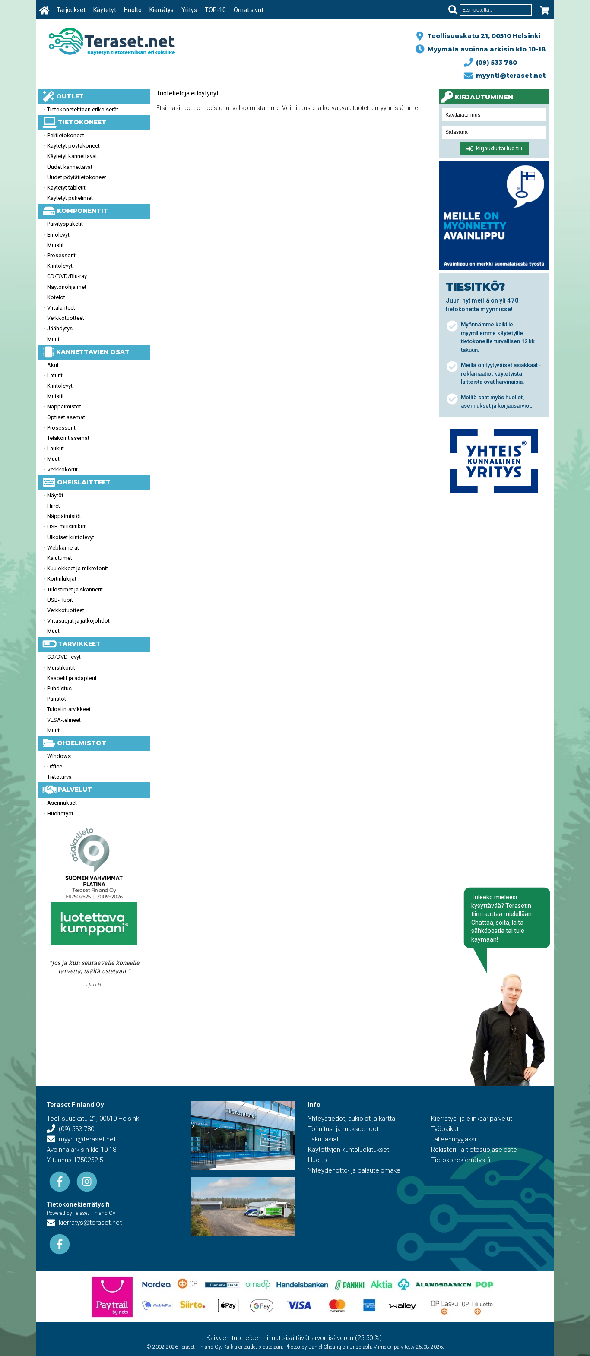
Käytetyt (104, 9)
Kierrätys (161, 9)
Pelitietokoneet (65, 135)
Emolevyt (58, 234)
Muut (53, 339)
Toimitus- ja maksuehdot (343, 1129)
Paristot (56, 698)
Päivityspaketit (65, 224)
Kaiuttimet (59, 558)
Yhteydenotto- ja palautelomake (354, 1170)
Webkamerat (63, 547)
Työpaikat (445, 1129)
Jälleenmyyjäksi (453, 1139)
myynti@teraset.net (509, 75)
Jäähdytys (60, 328)
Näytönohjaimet (66, 287)
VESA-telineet (64, 720)
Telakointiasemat (68, 438)
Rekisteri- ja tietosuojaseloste (474, 1150)
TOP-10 (215, 9)
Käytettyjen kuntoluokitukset (348, 1150)
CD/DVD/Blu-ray (67, 276)
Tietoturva (59, 777)
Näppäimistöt (64, 406)
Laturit (55, 375)
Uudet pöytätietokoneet (76, 177)
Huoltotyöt (60, 813)
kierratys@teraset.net (88, 1222)
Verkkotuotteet (65, 318)
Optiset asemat (66, 417)
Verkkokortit (62, 469)
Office (54, 766)
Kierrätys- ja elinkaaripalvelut (471, 1118)
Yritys (189, 9)
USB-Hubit (60, 600)
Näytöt (55, 495)
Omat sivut (248, 9)
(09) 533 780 (495, 62)
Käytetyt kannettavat (72, 156)
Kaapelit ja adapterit (72, 678)
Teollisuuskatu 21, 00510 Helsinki (482, 36)
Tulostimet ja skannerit (75, 589)
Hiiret (53, 506)
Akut (53, 365)
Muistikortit (61, 667)
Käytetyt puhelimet (70, 198)
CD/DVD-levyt (64, 657)
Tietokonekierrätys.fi (78, 1204)
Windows (59, 756)
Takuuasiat (323, 1139)
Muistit (55, 245)
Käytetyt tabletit (66, 187)
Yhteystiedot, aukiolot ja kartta (351, 1118)
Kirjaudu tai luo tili (497, 148)
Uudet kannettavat (69, 167)
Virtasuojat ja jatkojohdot (78, 620)
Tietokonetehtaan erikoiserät (82, 109)
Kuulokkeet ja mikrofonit (77, 568)
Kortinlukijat (61, 578)
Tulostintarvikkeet (69, 709)
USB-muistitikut (66, 526)
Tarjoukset (71, 9)
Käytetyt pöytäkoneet (73, 145)
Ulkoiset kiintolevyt (70, 537)
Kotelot (56, 297)
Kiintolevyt (60, 265)
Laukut (55, 448)
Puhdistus (59, 688)
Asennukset (62, 803)
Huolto (133, 9)
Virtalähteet (61, 307)
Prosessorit (61, 255)
